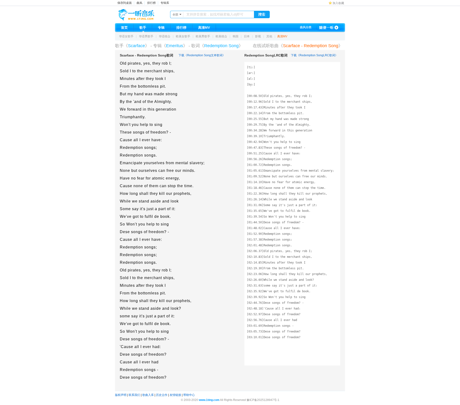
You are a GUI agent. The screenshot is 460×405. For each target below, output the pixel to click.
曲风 (139, 3)
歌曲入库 (148, 395)
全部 (175, 14)
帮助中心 (189, 395)
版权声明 (120, 395)
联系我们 (134, 395)
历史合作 (161, 395)
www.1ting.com (209, 400)
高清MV (282, 36)
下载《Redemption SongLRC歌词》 (314, 55)
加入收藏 (338, 3)
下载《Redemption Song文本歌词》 (201, 55)
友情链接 (175, 395)
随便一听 (328, 27)
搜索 (262, 14)
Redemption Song (221, 45)
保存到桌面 (124, 3)
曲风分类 (305, 27)
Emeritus (174, 45)
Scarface (136, 45)
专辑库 (165, 3)
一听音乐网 (143, 13)
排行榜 (151, 3)
